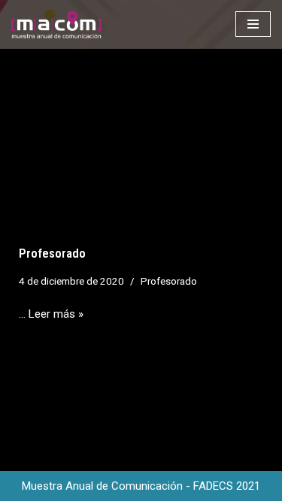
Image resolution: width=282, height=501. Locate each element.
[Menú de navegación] (253, 24)
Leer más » (56, 314)
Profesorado (52, 253)
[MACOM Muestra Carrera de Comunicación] (56, 24)
